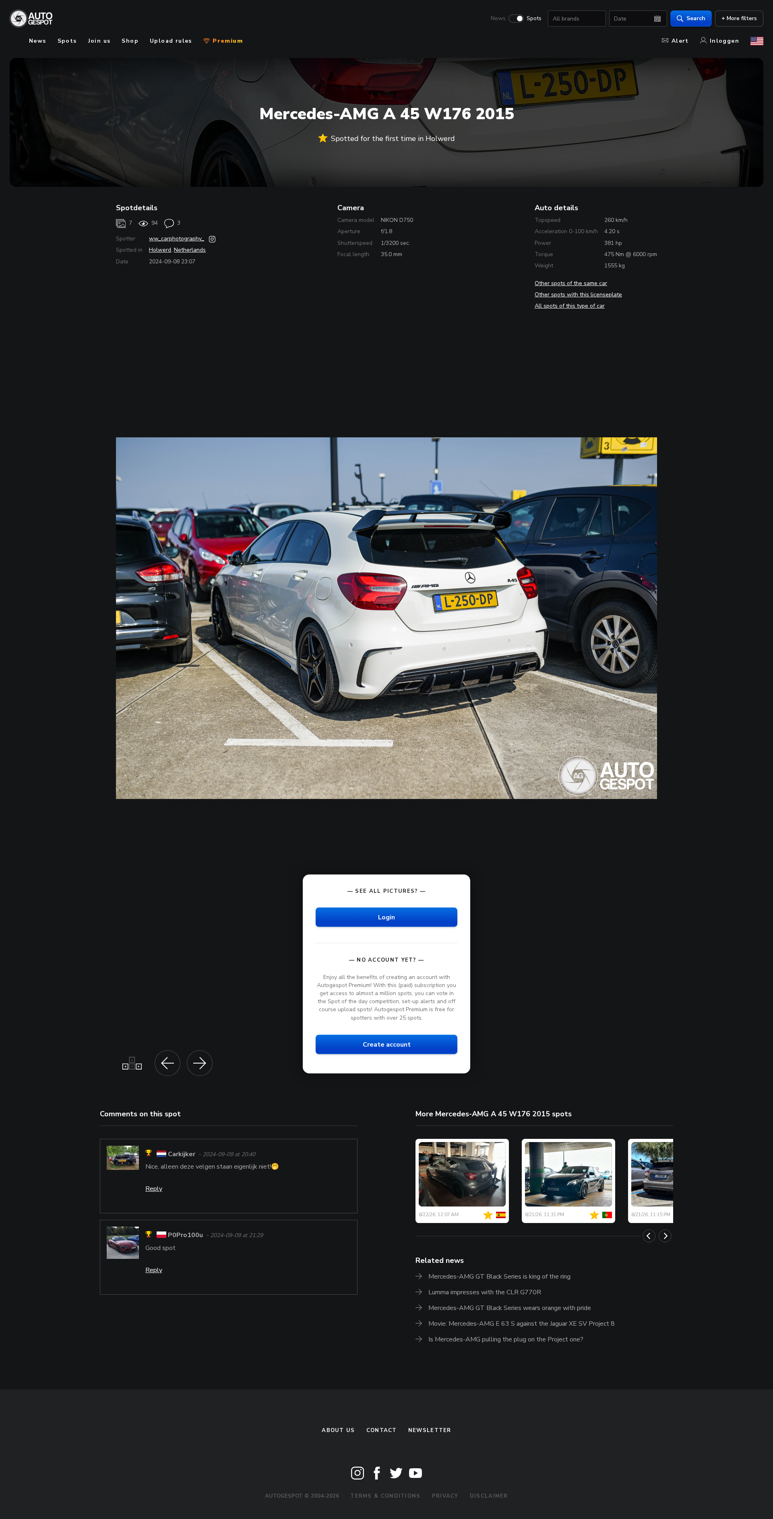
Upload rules (171, 41)
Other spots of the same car (571, 283)
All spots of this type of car (570, 306)
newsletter (429, 1430)
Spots (534, 18)
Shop (130, 41)
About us (338, 1430)
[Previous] (649, 1236)
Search (695, 18)
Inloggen (724, 41)
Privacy (445, 1496)
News (498, 18)
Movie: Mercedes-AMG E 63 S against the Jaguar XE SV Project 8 (521, 1323)
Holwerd (160, 250)
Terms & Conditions (385, 1496)
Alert (680, 41)
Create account (387, 1044)
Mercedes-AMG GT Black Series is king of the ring (499, 1276)
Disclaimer (489, 1496)
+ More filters (739, 18)
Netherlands (190, 250)
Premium (227, 41)
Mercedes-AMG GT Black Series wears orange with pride (509, 1308)
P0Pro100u (185, 1235)
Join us (99, 41)
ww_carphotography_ (176, 238)
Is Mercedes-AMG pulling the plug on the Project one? (505, 1339)
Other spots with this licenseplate (578, 294)
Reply (153, 1188)
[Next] (665, 1236)
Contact (381, 1430)
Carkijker (181, 1154)
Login (386, 917)
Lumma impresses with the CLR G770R (484, 1292)
